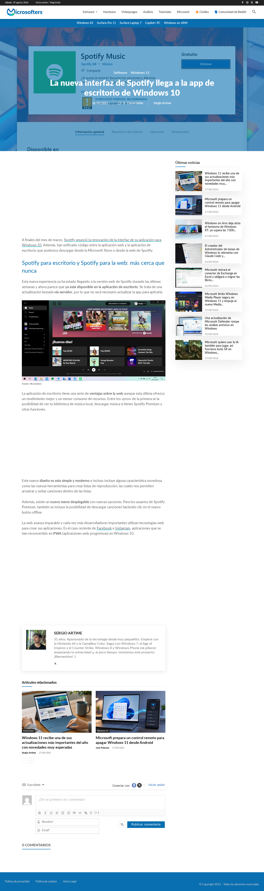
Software (120, 72)
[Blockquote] (74, 812)
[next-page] (31, 760)
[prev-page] (24, 760)
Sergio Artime (162, 103)
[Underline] (51, 812)
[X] (252, 2)
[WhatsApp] (108, 165)
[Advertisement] (93, 204)
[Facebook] (242, 2)
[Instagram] (247, 2)
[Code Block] (80, 812)
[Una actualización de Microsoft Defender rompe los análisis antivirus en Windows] (188, 326)
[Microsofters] (33, 12)
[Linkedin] (117, 165)
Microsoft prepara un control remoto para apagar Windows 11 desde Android (222, 203)
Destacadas (28, 731)
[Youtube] (256, 2)
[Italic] (45, 812)
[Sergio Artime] (38, 648)
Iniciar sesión (156, 785)
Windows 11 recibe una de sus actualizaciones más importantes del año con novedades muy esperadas (55, 743)
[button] (254, 12)
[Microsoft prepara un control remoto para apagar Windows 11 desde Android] (130, 712)
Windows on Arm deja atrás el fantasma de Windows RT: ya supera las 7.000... (222, 227)
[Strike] (57, 812)
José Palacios (102, 748)
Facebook (104, 528)
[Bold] (39, 812)
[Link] (86, 812)
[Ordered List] (63, 812)
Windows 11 (140, 72)
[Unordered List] (68, 812)
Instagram (122, 528)
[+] (97, 812)
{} (91, 812)
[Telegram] (127, 165)
